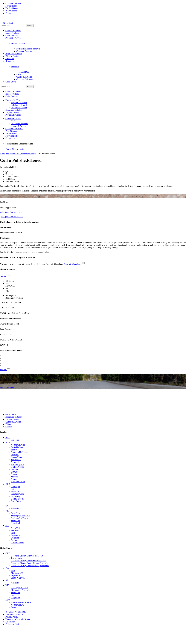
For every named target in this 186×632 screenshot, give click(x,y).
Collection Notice (13, 624)
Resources (9, 61)
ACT (7, 437)
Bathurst (14, 472)
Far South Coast (18, 481)
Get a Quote (8, 23)
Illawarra (15, 454)
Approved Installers (13, 53)
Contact (8, 427)
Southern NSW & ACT (21, 602)
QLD (7, 484)
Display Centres (12, 56)
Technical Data (22, 72)
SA (6, 506)
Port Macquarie (17, 464)
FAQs (19, 74)
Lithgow (14, 469)
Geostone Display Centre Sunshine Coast (28, 560)
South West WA (18, 578)
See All (3, 276)
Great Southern (17, 543)
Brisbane (15, 489)
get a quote (5, 212)
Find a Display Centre (14, 149)
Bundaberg (15, 496)
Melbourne (15, 520)
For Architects (11, 8)
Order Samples (11, 35)
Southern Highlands (19, 452)
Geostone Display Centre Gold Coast (27, 556)
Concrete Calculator (14, 3)
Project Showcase (13, 115)
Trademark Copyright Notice (17, 619)
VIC (7, 511)
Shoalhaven (16, 459)
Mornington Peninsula (20, 516)
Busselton (15, 538)
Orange (14, 474)
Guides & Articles (24, 77)
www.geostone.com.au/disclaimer (37, 252)
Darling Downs (17, 499)
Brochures (15, 67)
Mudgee (14, 477)
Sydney (14, 450)
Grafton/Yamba (17, 467)
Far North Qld (17, 491)
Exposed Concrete (18, 43)
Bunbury (15, 540)
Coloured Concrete (24, 51)
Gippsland (15, 523)
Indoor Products (12, 33)
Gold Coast (16, 501)
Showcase (9, 58)
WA (7, 525)
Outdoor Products (13, 30)
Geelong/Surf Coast (19, 518)
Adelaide (15, 508)
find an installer (16, 212)
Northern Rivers (18, 445)
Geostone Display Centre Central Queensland (30, 563)
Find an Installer (7, 387)
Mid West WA (17, 573)
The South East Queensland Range (21, 154)
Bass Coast (15, 513)
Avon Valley (16, 528)
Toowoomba (16, 558)
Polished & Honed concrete (28, 49)
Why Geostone (11, 11)
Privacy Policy (11, 617)
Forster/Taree (16, 457)
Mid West (15, 530)
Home (2, 154)
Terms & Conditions (14, 614)
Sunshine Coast (17, 494)
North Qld (15, 486)
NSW (7, 442)
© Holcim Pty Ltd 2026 (15, 612)
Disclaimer (10, 622)
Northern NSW (17, 605)
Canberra (15, 440)
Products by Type (13, 38)
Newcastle (15, 462)
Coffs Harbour (17, 447)
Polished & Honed (19, 105)
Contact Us (10, 13)
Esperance (15, 535)
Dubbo (14, 479)
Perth (13, 533)
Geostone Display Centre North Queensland (30, 565)
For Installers (11, 6)
